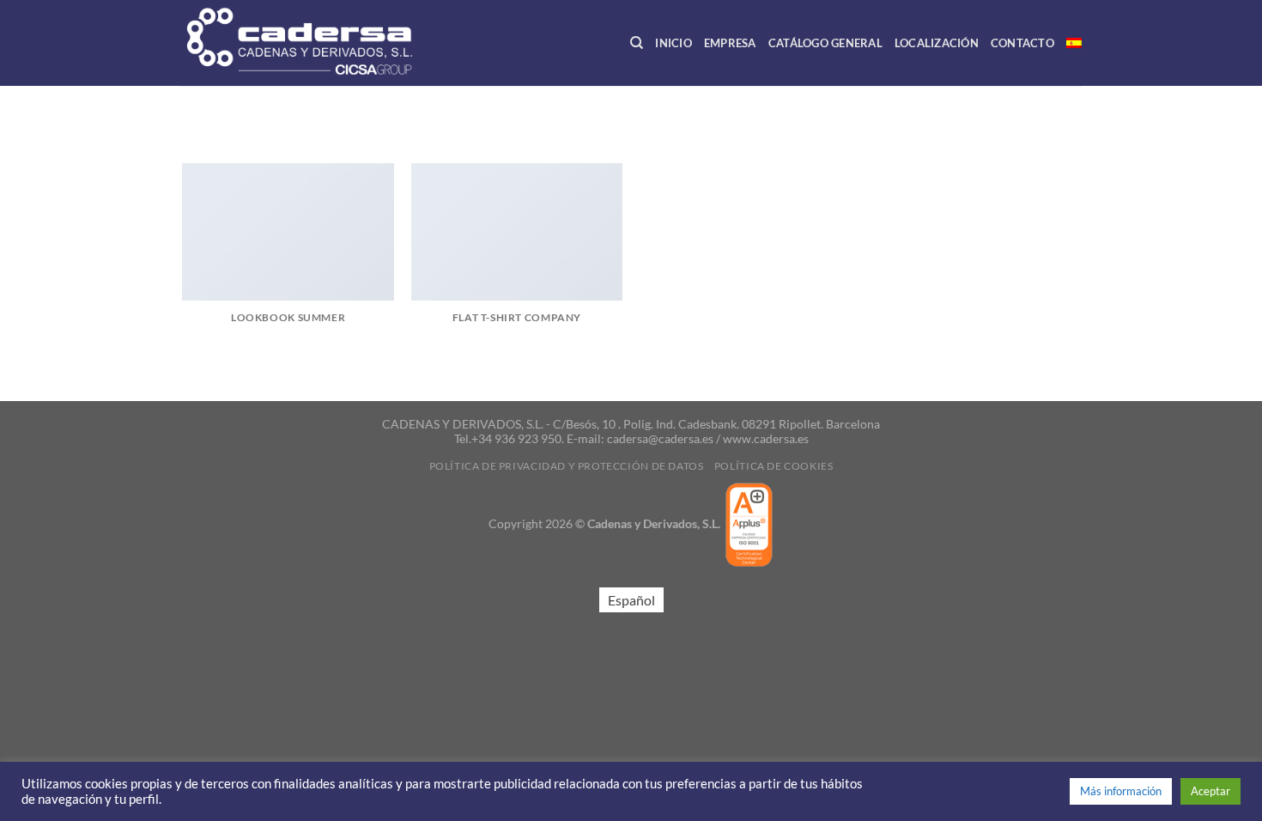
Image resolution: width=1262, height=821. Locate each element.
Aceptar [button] (1210, 791)
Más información (1121, 791)
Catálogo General (825, 43)
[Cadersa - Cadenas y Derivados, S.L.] (329, 43)
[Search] (636, 43)
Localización (937, 43)
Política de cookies (774, 465)
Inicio (673, 43)
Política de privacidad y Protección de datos (566, 465)
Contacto (1022, 43)
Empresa (730, 43)
